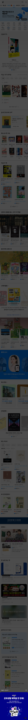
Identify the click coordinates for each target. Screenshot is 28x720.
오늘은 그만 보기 (4, 690)
